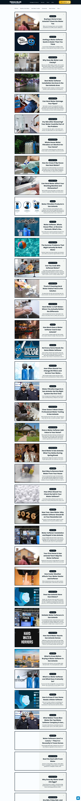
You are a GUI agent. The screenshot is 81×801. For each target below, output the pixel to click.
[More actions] (64, 14)
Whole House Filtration (53, 139)
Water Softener (52, 8)
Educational (44, 8)
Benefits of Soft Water (24, 8)
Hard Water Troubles (35, 8)
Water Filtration (52, 386)
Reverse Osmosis (53, 365)
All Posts (16, 8)
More (58, 8)
